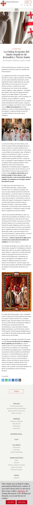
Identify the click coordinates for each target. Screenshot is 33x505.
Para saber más (16, 423)
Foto (16, 439)
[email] (3, 380)
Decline (22, 502)
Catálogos (16, 477)
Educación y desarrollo (16, 421)
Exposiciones (16, 428)
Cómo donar (16, 449)
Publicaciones (16, 426)
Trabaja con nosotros (16, 467)
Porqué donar (16, 447)
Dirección (16, 462)
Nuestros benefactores (16, 452)
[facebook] (13, 380)
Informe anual (16, 434)
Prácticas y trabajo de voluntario (16, 465)
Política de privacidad (16, 469)
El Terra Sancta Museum (16, 406)
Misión (16, 460)
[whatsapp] (6, 380)
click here (21, 491)
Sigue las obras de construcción (16, 410)
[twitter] (16, 380)
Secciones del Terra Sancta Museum (16, 408)
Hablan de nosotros (16, 413)
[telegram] (9, 380)
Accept (10, 502)
